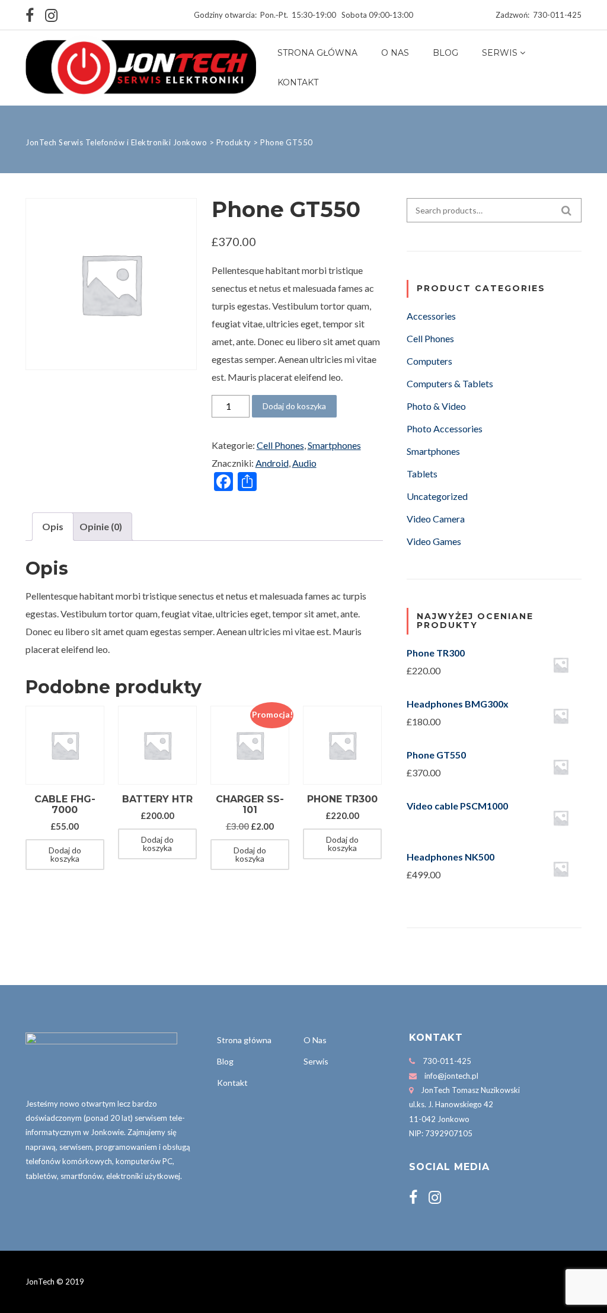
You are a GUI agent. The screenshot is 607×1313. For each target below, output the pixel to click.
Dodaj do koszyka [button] (65, 854)
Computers (429, 361)
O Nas (395, 52)
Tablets (422, 473)
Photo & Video (436, 406)
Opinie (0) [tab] (100, 526)
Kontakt (297, 82)
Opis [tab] (52, 526)
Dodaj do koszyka (294, 406)
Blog (445, 52)
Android (272, 463)
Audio (304, 463)
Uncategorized (437, 496)
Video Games (434, 541)
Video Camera (436, 518)
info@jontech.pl (451, 1076)
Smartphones (334, 445)
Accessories (431, 315)
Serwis (499, 52)
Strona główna (317, 52)
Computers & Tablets (450, 383)
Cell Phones (280, 445)
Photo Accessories (445, 428)
